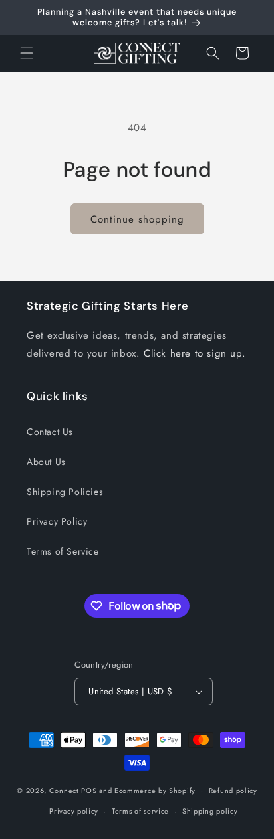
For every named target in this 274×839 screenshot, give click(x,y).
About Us (46, 461)
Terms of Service (63, 551)
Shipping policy (210, 811)
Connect (64, 790)
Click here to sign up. (194, 353)
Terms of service (140, 811)
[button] (26, 53)
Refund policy (233, 790)
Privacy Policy (57, 521)
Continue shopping (137, 219)
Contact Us (50, 431)
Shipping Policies (65, 491)
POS (88, 790)
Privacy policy (73, 811)
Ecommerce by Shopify (155, 790)
